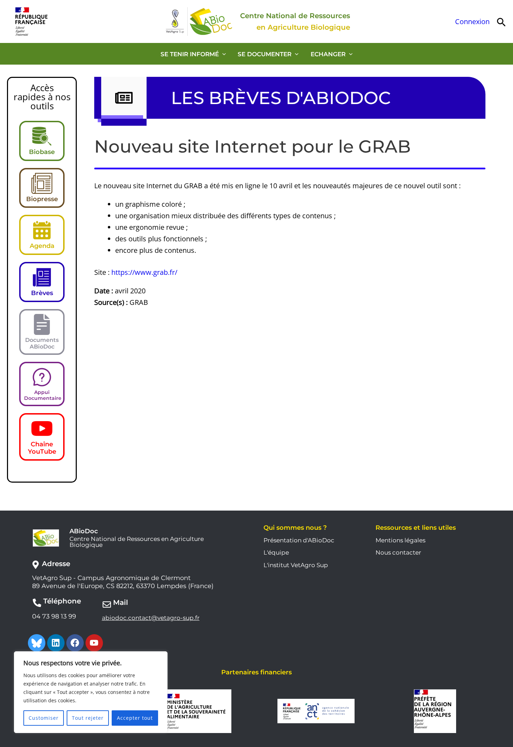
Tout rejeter (88, 718)
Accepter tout (135, 718)
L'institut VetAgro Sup (295, 565)
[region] (91, 692)
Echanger (328, 54)
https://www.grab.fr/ (144, 272)
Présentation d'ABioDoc (298, 540)
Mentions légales (400, 540)
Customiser (44, 718)
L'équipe (276, 552)
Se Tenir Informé (190, 54)
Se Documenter (264, 54)
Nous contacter (398, 552)
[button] (501, 21)
